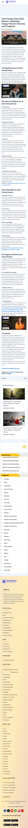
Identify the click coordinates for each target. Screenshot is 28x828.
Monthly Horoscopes (8, 630)
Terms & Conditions (8, 651)
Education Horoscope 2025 (10, 787)
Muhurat (6, 533)
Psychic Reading (8, 546)
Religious (6, 553)
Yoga (5, 714)
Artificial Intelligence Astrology (11, 669)
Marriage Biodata (7, 751)
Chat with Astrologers (9, 617)
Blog (5, 615)
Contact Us (6, 644)
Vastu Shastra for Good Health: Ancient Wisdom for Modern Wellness (12, 403)
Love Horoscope (8, 509)
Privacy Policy (7, 646)
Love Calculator (7, 689)
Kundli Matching (7, 627)
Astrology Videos (7, 612)
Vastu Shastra (6, 408)
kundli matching (8, 506)
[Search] (24, 446)
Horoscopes (7, 502)
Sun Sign (5, 768)
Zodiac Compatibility (8, 717)
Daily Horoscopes (7, 620)
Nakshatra (6, 536)
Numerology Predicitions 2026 (10, 694)
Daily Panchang (7, 622)
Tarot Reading (7, 771)
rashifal (6, 549)
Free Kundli (6, 625)
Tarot (5, 556)
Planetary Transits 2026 (9, 697)
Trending (6, 560)
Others (5, 543)
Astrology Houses (14, 672)
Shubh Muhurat (7, 704)
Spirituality (6, 766)
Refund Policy (7, 649)
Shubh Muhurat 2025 (8, 707)
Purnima (5, 702)
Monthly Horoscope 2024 (10, 516)
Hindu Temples (7, 746)
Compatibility (7, 485)
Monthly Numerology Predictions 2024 (13, 523)
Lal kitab (5, 748)
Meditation (6, 692)
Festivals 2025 (7, 682)
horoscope (6, 499)
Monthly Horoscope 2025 (10, 519)
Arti (4, 728)
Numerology (7, 539)
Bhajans (5, 731)
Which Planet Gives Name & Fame (10, 470)
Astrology (6, 479)
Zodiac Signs (7, 570)
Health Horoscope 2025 (9, 790)
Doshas (5, 736)
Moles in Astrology (8, 753)
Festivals (6, 492)
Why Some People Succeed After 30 (11, 467)
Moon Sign (6, 529)
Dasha (5, 679)
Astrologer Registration (9, 660)
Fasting (5, 738)
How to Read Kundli (8, 687)
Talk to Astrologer (8, 635)
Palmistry (6, 763)
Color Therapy (7, 674)
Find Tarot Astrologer (8, 684)
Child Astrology (7, 733)
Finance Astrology (8, 741)
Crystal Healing (7, 677)
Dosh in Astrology (8, 489)
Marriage (6, 512)
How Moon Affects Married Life (10, 457)
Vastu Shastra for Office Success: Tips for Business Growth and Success (13, 430)
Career (5, 482)
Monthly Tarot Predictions (10, 526)
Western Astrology (8, 709)
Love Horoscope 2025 (8, 792)
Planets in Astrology (8, 699)
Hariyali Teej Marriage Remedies (10, 460)
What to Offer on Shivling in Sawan (10, 464)
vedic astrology (7, 566)
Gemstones (6, 496)
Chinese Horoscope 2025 (9, 785)
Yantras (5, 712)
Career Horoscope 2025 (9, 782)
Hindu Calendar (7, 743)
